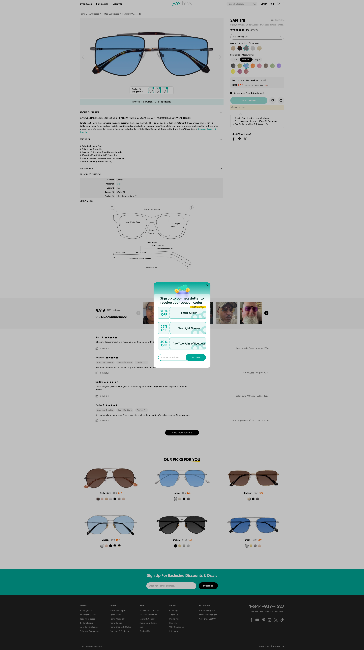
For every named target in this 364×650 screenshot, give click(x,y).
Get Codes (196, 357)
